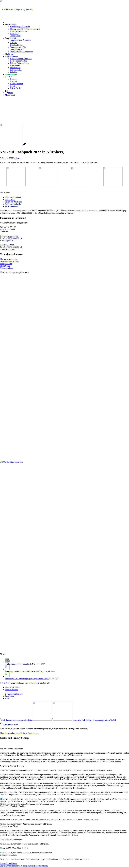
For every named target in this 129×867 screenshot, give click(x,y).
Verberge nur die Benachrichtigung (34, 866)
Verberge (24, 733)
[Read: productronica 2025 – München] (7, 662)
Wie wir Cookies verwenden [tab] (11, 748)
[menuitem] (67, 22)
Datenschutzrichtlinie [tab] (8, 855)
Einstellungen (33, 733)
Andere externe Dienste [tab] (9, 826)
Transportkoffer (6, 264)
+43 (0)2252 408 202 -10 (12, 238)
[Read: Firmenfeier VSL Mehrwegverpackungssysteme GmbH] (7, 676)
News (18, 158)
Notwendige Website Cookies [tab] (12, 766)
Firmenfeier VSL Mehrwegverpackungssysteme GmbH (27, 679)
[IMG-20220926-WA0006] (13, 146)
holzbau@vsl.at (8, 249)
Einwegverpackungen (8, 259)
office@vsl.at (7, 240)
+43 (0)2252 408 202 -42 (12, 247)
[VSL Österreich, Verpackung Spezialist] (16, 9)
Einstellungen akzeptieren (10, 733)
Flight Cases (5, 266)
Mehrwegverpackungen (9, 261)
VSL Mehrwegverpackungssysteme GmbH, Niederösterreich (26, 683)
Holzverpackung (6, 268)
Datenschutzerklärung (8, 863)
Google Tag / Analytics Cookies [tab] (12, 806)
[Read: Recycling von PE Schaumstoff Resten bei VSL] (7, 669)
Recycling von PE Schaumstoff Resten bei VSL (24, 671)
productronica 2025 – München (17, 664)
